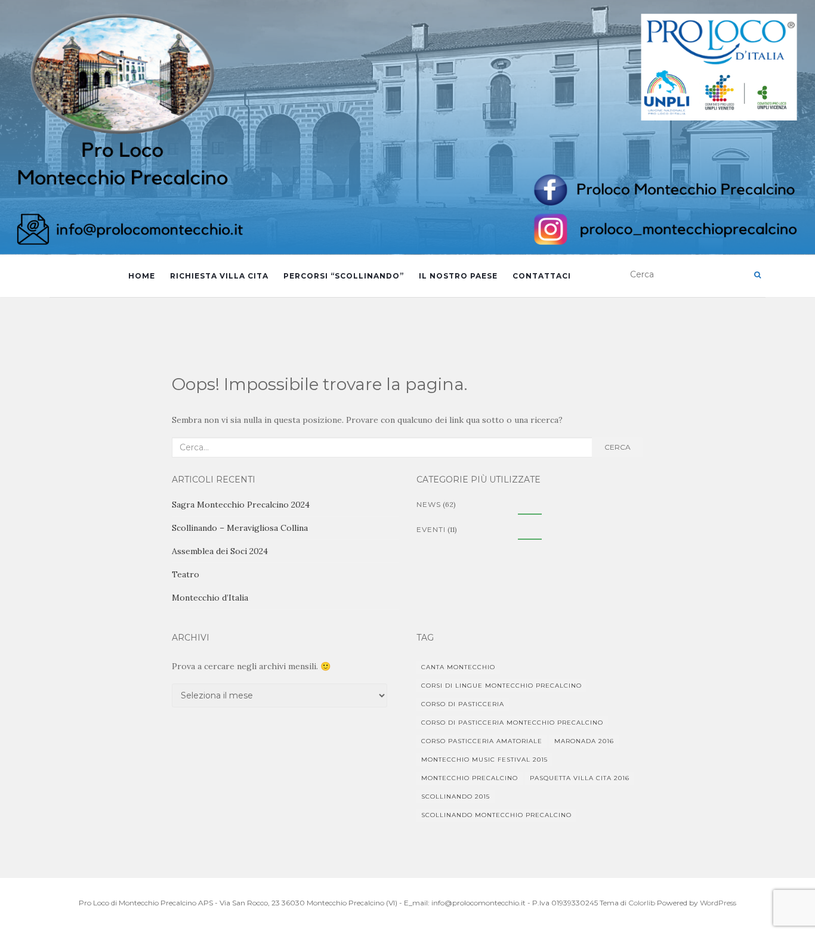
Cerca (617, 447)
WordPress (718, 902)
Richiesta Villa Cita (219, 275)
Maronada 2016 (584, 741)
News (428, 504)
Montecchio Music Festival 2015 (484, 759)
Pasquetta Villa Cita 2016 (579, 778)
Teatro (185, 574)
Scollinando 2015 (455, 796)
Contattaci (542, 275)
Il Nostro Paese (458, 275)
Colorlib (641, 902)
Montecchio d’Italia (210, 597)
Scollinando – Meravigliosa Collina (240, 527)
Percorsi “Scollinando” (343, 275)
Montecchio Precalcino (469, 778)
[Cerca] (757, 275)
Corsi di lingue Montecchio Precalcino (501, 685)
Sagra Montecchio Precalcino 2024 (241, 504)
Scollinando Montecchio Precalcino (496, 815)
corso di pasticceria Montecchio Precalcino (512, 722)
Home (141, 275)
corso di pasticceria (462, 704)
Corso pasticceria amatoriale (481, 741)
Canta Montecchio (458, 667)
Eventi (431, 529)
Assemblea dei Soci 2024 (220, 551)
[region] (407, 127)
